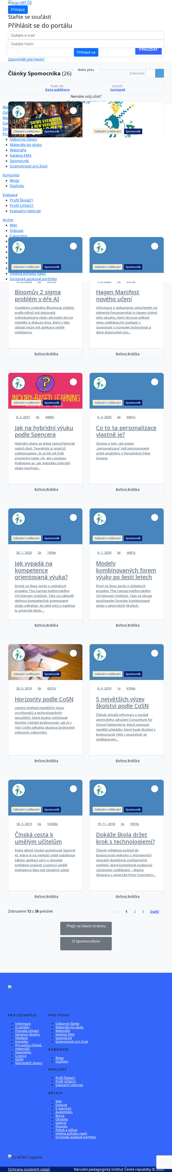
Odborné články (16, 112)
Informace (23, 1023)
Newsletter (23, 1052)
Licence (20, 1056)
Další (7, 123)
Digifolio (17, 185)
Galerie (61, 1123)
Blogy (14, 180)
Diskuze (16, 230)
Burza (60, 1115)
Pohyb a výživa (66, 1130)
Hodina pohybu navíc (28, 273)
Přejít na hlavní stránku (86, 926)
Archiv (8, 219)
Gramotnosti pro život (28, 166)
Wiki (13, 225)
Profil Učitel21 (22, 205)
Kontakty (21, 1041)
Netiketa (21, 1038)
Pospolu (61, 1126)
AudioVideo (64, 1112)
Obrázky (62, 1119)
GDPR (19, 1059)
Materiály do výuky (18, 107)
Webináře (11, 117)
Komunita (11, 175)
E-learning (18, 236)
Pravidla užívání (27, 1031)
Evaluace (10, 194)
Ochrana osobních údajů (29, 1169)
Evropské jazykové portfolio (33, 278)
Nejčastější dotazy (28, 1063)
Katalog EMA (20, 155)
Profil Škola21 (21, 200)
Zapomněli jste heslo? (26, 59)
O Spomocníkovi (86, 941)
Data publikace (57, 89)
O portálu (22, 1027)
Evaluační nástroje (25, 210)
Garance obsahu (27, 1034)
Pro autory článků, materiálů (28, 1047)
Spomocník (19, 160)
